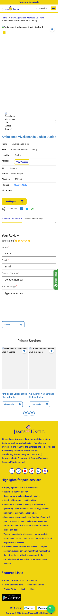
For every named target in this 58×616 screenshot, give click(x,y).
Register (44, 8)
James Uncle (27, 613)
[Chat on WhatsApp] (51, 609)
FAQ (23, 589)
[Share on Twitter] (26, 209)
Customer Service (36, 585)
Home (4, 18)
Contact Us (19, 580)
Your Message (9, 286)
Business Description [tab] (12, 218)
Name (5, 247)
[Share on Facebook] (21, 209)
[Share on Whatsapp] (32, 209)
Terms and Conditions (13, 585)
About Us (33, 580)
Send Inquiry (10, 201)
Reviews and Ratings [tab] (33, 218)
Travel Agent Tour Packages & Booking (27, 18)
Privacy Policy (10, 589)
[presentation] (2, 121)
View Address (22, 162)
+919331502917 (19, 185)
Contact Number (10, 273)
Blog (32, 589)
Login (38, 8)
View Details (9, 404)
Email (5, 260)
